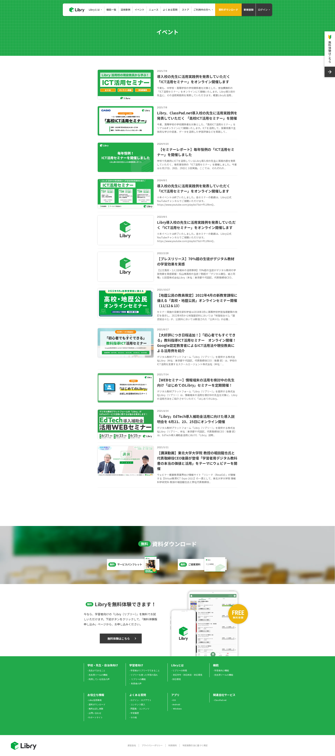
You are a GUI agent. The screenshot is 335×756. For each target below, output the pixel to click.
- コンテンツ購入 (137, 704)
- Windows (176, 708)
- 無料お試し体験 (95, 708)
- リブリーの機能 (137, 679)
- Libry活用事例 (94, 700)
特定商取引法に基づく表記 (195, 745)
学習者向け (136, 665)
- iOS (173, 700)
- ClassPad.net (219, 700)
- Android (175, 704)
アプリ (175, 695)
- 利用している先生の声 (98, 679)
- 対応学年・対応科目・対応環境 (186, 675)
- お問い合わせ (94, 713)
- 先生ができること (96, 670)
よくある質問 (137, 695)
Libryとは (177, 665)
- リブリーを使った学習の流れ (143, 675)
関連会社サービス (224, 695)
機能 (216, 665)
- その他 (133, 717)
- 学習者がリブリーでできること (144, 670)
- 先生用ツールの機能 (97, 675)
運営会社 (132, 745)
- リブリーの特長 (179, 670)
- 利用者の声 (135, 683)
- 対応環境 (176, 679)
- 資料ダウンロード (96, 704)
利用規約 (172, 745)
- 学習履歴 (134, 713)
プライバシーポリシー (152, 745)
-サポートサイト (95, 717)
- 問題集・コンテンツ (139, 708)
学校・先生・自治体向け (102, 665)
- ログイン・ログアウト (140, 700)
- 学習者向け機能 (221, 670)
